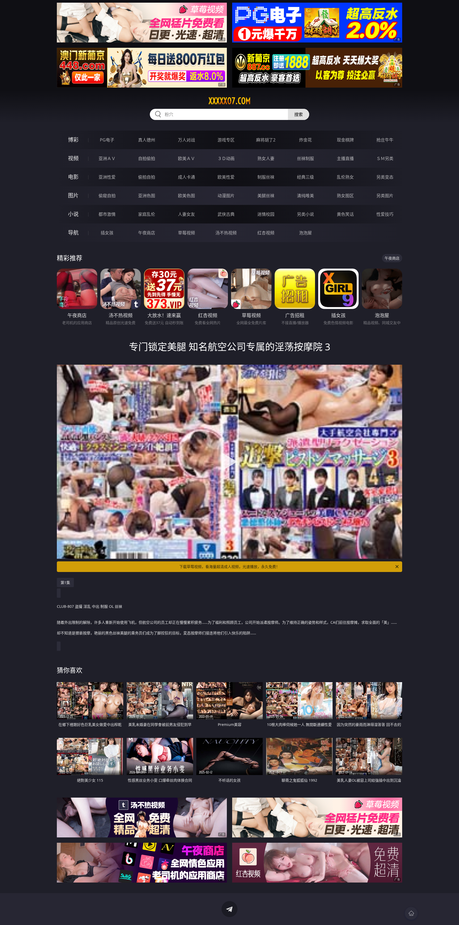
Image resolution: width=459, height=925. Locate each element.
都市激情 (107, 214)
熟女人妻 (265, 158)
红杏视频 (265, 233)
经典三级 (305, 177)
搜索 (298, 114)
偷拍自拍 (146, 177)
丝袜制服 (305, 158)
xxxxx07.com (230, 101)
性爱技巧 (384, 214)
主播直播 (345, 158)
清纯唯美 (305, 196)
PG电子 (107, 140)
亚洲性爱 (107, 177)
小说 (73, 214)
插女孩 (107, 233)
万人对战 (186, 140)
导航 (73, 232)
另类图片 (384, 196)
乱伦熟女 (345, 177)
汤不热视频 (226, 233)
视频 (73, 158)
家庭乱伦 (146, 214)
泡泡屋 (305, 233)
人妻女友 (186, 214)
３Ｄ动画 (226, 158)
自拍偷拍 (146, 158)
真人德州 (146, 140)
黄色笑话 (345, 214)
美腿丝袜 (265, 196)
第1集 (65, 582)
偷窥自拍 (107, 196)
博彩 (73, 139)
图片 (73, 195)
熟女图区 (345, 196)
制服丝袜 (265, 177)
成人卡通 (186, 177)
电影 (73, 176)
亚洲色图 (146, 196)
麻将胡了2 (265, 140)
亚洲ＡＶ (107, 158)
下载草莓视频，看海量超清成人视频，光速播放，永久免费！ (229, 566)
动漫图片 (226, 196)
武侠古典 (226, 214)
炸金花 (305, 140)
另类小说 (305, 214)
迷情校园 (265, 214)
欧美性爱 (226, 177)
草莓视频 (186, 233)
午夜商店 (146, 233)
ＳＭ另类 (384, 158)
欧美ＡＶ (186, 158)
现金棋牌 (345, 140)
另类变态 (384, 177)
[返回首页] (411, 913)
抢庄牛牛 (384, 140)
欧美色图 (186, 196)
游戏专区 (226, 140)
